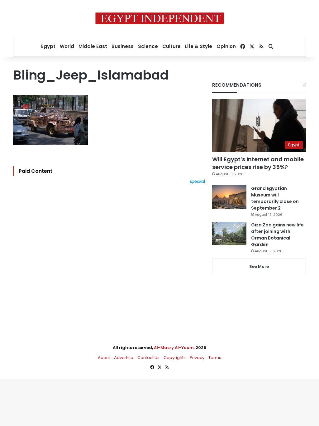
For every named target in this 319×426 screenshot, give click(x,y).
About (104, 358)
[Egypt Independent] (159, 18)
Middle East (93, 46)
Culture (171, 46)
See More (259, 266)
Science (148, 46)
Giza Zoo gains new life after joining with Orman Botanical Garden (277, 235)
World (67, 46)
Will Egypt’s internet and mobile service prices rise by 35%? (258, 163)
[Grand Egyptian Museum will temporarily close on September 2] (229, 197)
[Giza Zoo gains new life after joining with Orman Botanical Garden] (229, 233)
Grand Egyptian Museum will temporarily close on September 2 (275, 198)
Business (123, 46)
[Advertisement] (110, 253)
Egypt (48, 46)
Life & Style (198, 46)
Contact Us (148, 358)
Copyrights (175, 358)
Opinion (226, 46)
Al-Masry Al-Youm (174, 348)
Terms (214, 358)
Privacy (197, 358)
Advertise (123, 358)
